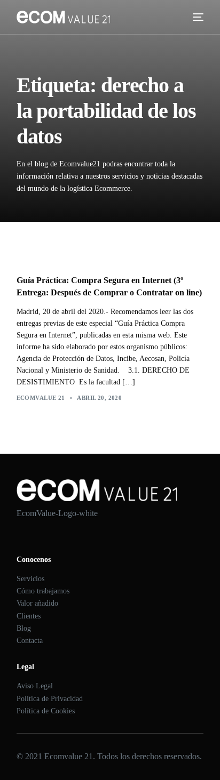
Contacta (30, 641)
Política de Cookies (46, 711)
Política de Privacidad (50, 699)
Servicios (30, 579)
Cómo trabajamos (43, 591)
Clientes (29, 616)
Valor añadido (37, 603)
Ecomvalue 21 (41, 398)
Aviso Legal (35, 686)
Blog (24, 628)
